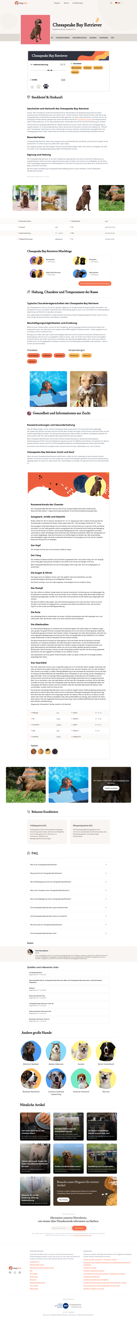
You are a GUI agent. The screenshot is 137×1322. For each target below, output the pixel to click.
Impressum (72, 1315)
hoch (106, 221)
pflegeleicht (59, 239)
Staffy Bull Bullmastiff (37, 1283)
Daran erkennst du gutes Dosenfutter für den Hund (101, 1286)
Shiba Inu (33, 1280)
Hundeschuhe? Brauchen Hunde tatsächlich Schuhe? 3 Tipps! (104, 1283)
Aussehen (93, 37)
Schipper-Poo (34, 1262)
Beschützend (76, 68)
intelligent (46, 355)
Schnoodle (33, 1274)
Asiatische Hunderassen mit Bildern (95, 1280)
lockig (58, 719)
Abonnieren (79, 1228)
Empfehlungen (78, 3)
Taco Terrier (34, 1286)
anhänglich (59, 355)
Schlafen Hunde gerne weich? (93, 1271)
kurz (58, 713)
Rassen (66, 3)
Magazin (57, 3)
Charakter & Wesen (63, 37)
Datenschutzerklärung (85, 1315)
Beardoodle (34, 1289)
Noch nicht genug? (68, 1214)
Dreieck (59, 725)
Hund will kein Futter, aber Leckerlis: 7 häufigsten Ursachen (104, 1274)
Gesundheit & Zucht (80, 37)
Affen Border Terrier (37, 1265)
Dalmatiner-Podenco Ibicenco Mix (42, 1268)
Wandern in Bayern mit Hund (93, 1289)
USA (56, 227)
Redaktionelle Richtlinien (59, 1315)
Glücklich (75, 72)
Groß (63, 80)
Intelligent (87, 68)
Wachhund (74, 355)
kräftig (59, 737)
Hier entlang (63, 1200)
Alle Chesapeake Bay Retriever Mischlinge (95, 283)
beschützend (33, 355)
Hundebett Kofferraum (91, 1277)
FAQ (112, 37)
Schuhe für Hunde (89, 1268)
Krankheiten (103, 37)
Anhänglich (98, 68)
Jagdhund (86, 355)
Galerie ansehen (111, 788)
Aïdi (31, 1271)
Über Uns (46, 1315)
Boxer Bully (34, 1277)
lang (58, 731)
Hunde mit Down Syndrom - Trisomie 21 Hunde (100, 1259)
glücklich (32, 361)
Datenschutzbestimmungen (83, 1235)
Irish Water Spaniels (84, 119)
